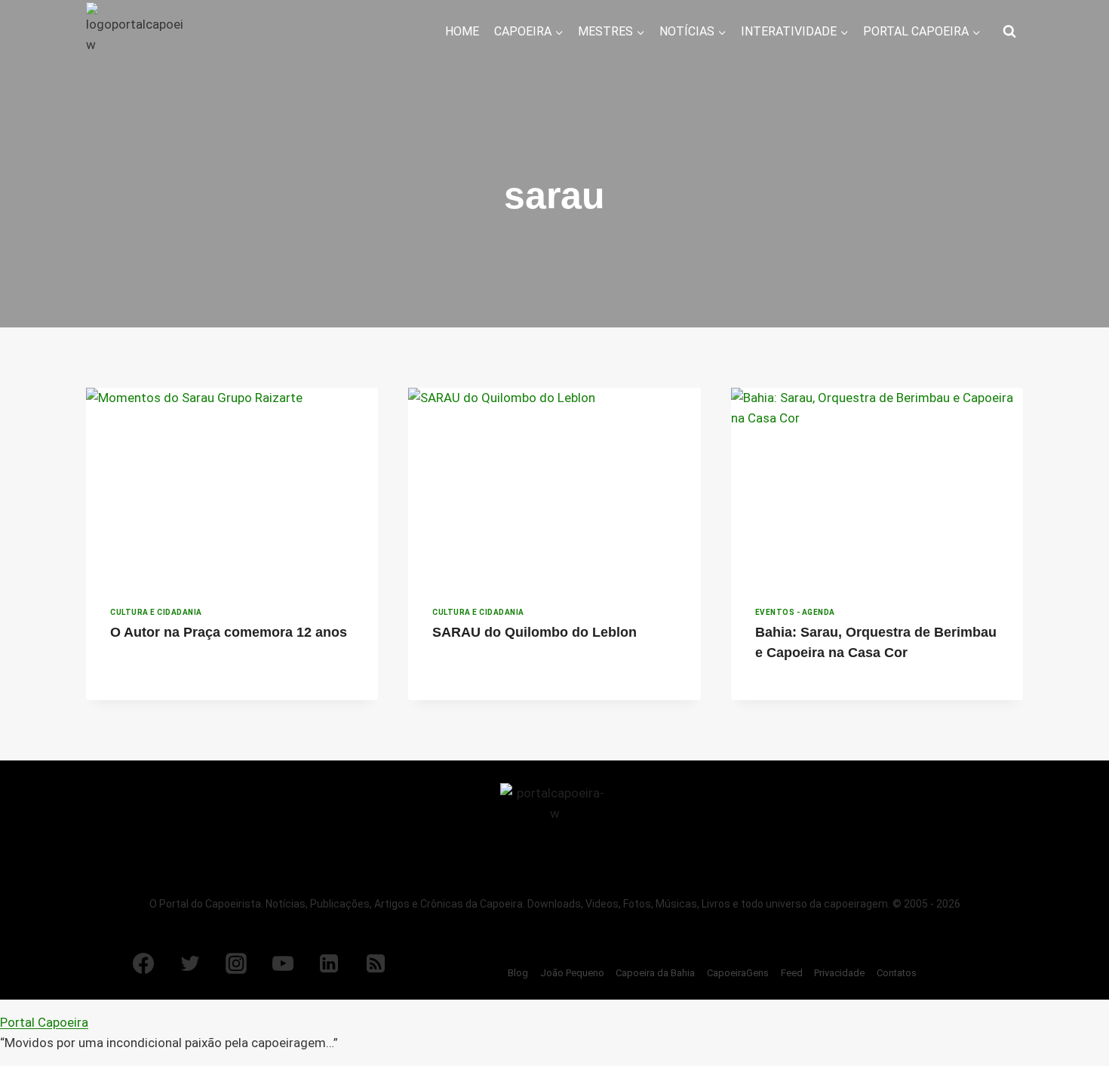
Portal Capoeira (44, 1022)
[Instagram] (236, 963)
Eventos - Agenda (795, 612)
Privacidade (839, 972)
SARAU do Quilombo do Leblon (534, 632)
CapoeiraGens (738, 972)
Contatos (897, 972)
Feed (792, 972)
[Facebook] (143, 963)
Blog (518, 972)
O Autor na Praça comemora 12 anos (228, 632)
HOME (462, 31)
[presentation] (232, 485)
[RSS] (376, 963)
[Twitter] (190, 963)
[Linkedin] (329, 963)
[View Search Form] (1009, 31)
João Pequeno (572, 972)
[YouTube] (283, 963)
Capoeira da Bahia (655, 972)
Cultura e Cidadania (156, 612)
